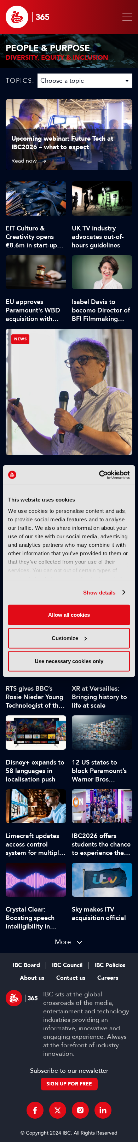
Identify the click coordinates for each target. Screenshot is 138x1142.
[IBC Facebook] (35, 1110)
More (63, 941)
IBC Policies (109, 965)
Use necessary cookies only (69, 661)
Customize (65, 638)
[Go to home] (27, 17)
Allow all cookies (69, 615)
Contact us (70, 978)
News (20, 339)
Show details (99, 592)
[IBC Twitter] (57, 1110)
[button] (126, 17)
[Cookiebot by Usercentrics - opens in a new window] (99, 474)
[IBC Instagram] (80, 1110)
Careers (107, 978)
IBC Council (67, 965)
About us (32, 978)
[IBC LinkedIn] (102, 1110)
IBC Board (26, 965)
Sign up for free (69, 1083)
